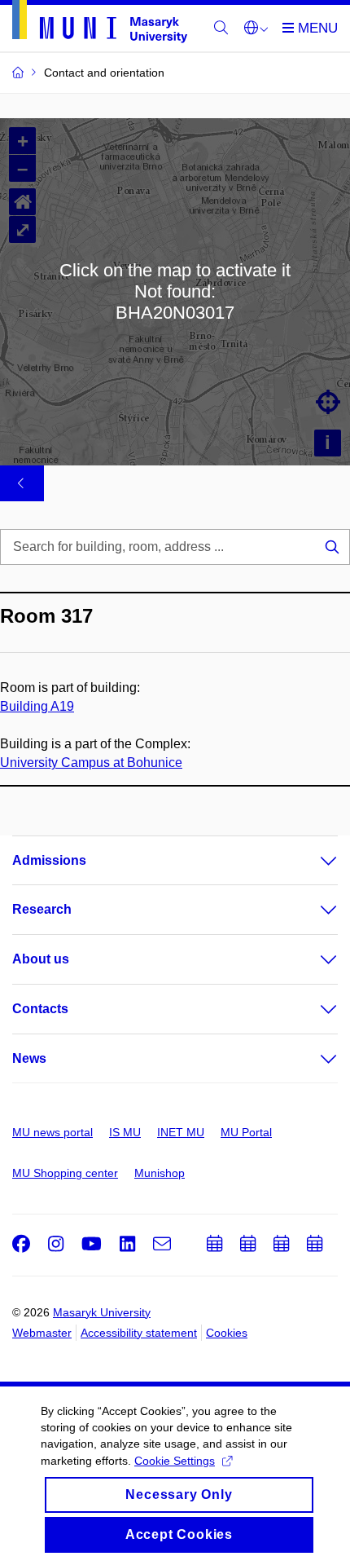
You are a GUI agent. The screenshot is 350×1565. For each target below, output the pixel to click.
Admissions (49, 860)
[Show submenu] (312, 860)
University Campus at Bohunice (91, 762)
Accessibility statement (139, 1332)
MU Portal (246, 1132)
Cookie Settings (174, 1460)
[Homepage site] (99, 24)
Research (42, 909)
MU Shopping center (65, 1172)
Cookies (226, 1332)
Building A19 (37, 706)
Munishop (159, 1172)
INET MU (180, 1132)
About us (40, 959)
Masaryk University (102, 1312)
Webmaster (42, 1332)
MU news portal (52, 1132)
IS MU (125, 1132)
